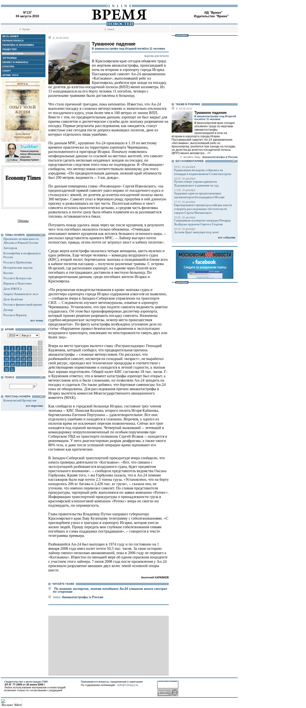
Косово (8, 273)
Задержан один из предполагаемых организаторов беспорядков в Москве (199, 195)
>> (209, 153)
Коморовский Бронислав (19, 400)
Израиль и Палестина (17, 283)
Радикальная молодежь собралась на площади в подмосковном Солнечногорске (202, 172)
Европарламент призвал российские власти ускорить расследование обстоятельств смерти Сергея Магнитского (203, 209)
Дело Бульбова (13, 299)
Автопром (10, 248)
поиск (110, 29)
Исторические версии (18, 267)
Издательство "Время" (211, 16)
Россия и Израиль (15, 315)
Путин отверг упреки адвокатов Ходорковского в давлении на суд (196, 183)
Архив (26, 29)
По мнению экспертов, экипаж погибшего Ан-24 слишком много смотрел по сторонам (110, 590)
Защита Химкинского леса (20, 294)
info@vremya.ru (127, 685)
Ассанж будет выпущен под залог (196, 232)
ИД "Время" (213, 12)
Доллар (8, 310)
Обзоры (23, 221)
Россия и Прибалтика (17, 262)
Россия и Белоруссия (17, 278)
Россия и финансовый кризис (22, 304)
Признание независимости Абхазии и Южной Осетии (21, 240)
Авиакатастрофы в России (82, 597)
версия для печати (156, 56)
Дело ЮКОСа (12, 288)
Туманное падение (210, 113)
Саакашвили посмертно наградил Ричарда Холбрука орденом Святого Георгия (202, 222)
